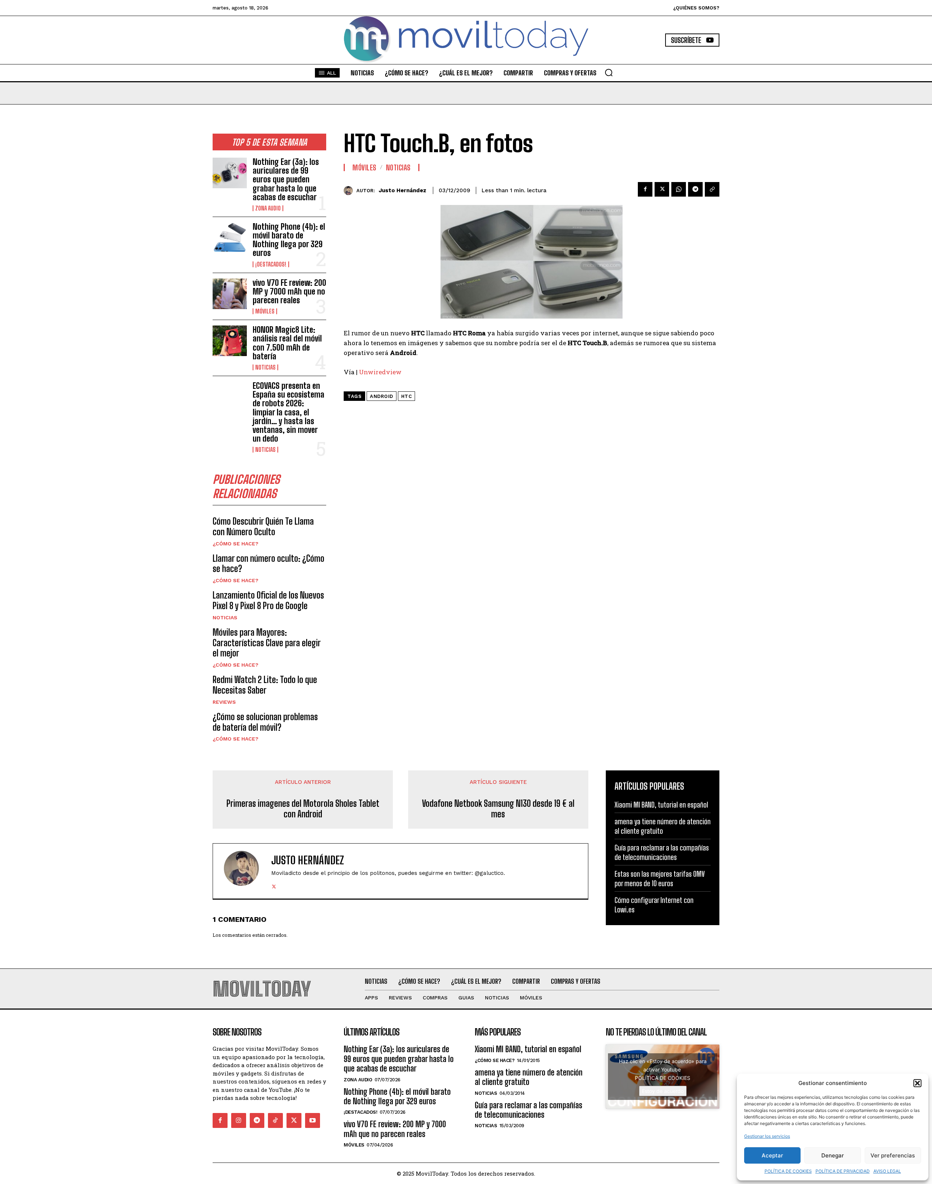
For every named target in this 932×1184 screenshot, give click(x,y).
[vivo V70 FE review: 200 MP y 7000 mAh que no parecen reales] (230, 294)
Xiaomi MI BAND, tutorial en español (661, 804)
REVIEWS (224, 702)
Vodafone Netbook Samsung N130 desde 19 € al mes (498, 808)
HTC (406, 396)
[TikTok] (275, 1120)
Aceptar (772, 1155)
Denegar (832, 1155)
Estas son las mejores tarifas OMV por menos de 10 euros (660, 878)
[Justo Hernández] (350, 190)
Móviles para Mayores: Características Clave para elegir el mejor (267, 643)
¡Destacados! (271, 264)
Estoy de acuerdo (663, 1091)
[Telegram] (695, 189)
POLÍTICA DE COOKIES (788, 1171)
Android (381, 396)
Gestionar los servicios (767, 1136)
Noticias (265, 367)
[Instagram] (238, 1120)
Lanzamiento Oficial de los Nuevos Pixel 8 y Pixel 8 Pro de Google (268, 600)
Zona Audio (268, 208)
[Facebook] (645, 189)
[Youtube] (312, 1120)
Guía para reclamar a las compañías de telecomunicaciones (662, 852)
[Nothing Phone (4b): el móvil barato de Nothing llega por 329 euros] (230, 237)
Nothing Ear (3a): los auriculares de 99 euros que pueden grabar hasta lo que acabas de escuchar (286, 179)
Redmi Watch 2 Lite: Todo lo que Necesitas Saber (265, 684)
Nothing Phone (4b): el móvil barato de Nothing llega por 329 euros (289, 240)
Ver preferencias (892, 1155)
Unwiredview (380, 372)
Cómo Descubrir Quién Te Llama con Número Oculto (263, 526)
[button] (917, 1083)
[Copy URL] (712, 189)
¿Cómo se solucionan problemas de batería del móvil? (265, 722)
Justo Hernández (402, 190)
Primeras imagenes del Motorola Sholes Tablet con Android (302, 808)
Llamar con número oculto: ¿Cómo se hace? (268, 563)
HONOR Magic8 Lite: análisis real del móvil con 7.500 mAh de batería (287, 343)
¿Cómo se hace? (235, 543)
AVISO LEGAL (887, 1171)
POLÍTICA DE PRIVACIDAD (843, 1171)
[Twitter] (662, 189)
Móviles (265, 311)
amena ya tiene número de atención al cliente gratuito (663, 826)
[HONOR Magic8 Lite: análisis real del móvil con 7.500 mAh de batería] (230, 340)
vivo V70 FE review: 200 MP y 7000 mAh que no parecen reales (289, 291)
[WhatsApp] (678, 189)
